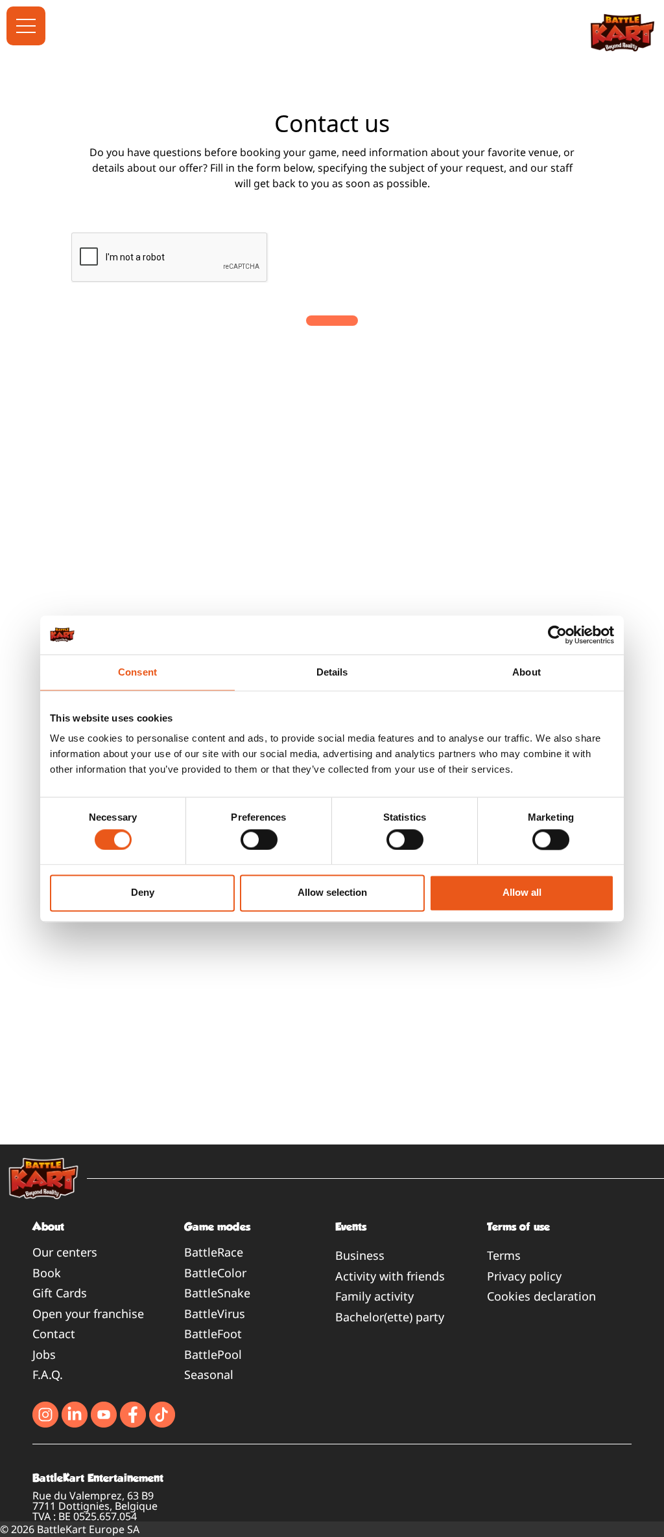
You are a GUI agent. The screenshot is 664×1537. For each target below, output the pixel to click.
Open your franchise (88, 1313)
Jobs (44, 1354)
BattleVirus (214, 1313)
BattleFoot (213, 1333)
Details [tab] (332, 671)
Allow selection (332, 892)
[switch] (259, 839)
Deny (142, 892)
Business (360, 1255)
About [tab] (526, 671)
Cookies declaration (541, 1296)
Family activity (374, 1296)
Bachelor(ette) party (389, 1317)
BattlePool (213, 1354)
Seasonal (208, 1374)
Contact (53, 1333)
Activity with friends (390, 1276)
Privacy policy (524, 1276)
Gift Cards (59, 1293)
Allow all (522, 892)
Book (46, 1273)
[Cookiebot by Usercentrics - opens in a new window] (557, 634)
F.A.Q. (47, 1374)
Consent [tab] (137, 671)
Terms (504, 1255)
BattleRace (213, 1252)
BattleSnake (217, 1293)
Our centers (64, 1252)
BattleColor (215, 1273)
